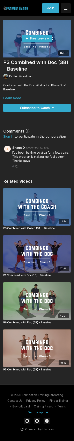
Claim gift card (43, 406)
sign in (8, 136)
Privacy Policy (35, 400)
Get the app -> (38, 412)
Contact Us (14, 400)
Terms (61, 406)
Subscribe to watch (35, 108)
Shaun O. (18, 147)
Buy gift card (21, 406)
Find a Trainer (59, 400)
